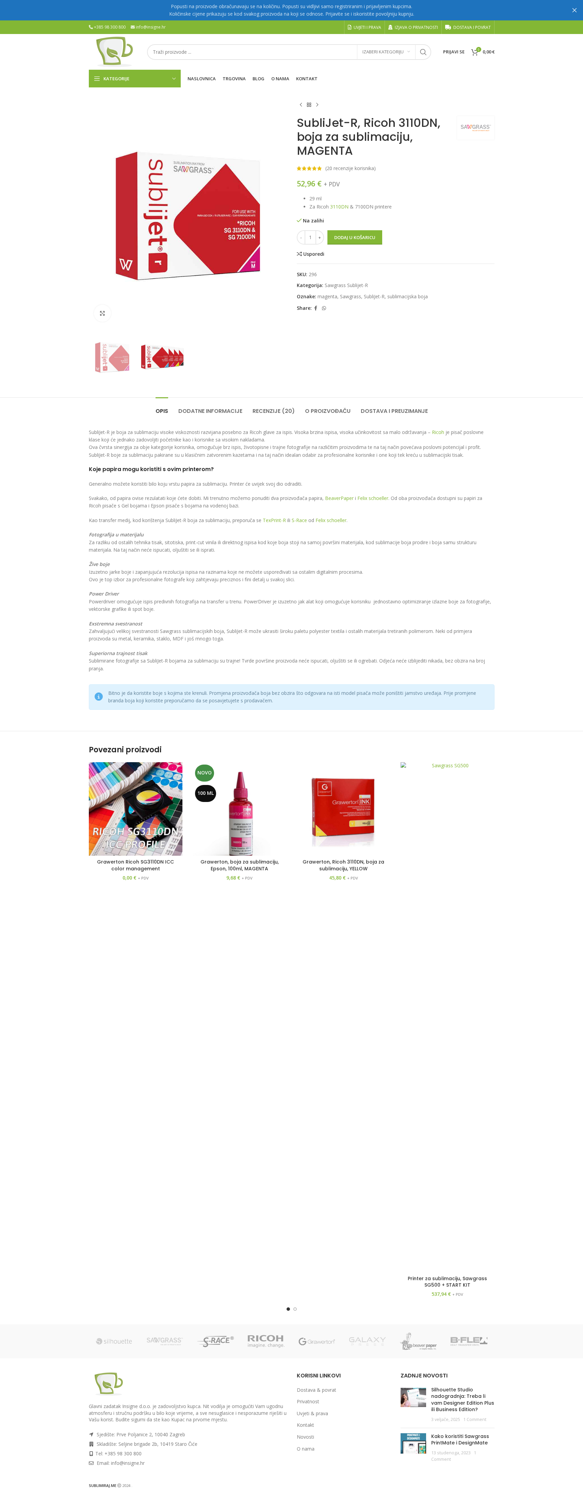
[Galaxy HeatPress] (367, 1341)
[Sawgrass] (165, 1341)
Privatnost (308, 1401)
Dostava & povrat (316, 1390)
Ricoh (438, 432)
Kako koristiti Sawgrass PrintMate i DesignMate (460, 1439)
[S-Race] (215, 1341)
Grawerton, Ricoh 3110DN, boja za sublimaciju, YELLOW (343, 865)
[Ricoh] (266, 1341)
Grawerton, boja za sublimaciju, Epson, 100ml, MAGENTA (239, 865)
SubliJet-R (374, 296)
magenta (327, 296)
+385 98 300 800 (110, 27)
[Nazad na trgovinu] (309, 105)
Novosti (305, 1437)
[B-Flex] (469, 1341)
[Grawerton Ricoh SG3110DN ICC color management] (136, 809)
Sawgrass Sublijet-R (346, 285)
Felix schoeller (372, 498)
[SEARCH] (423, 52)
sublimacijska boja (407, 296)
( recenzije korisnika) (350, 168)
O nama (305, 1448)
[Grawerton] (317, 1341)
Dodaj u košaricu (354, 237)
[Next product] (317, 105)
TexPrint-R (274, 520)
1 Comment (474, 1419)
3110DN (339, 206)
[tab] (162, 407)
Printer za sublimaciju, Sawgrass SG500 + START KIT (447, 1282)
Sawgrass (350, 296)
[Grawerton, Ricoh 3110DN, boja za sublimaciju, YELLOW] (344, 809)
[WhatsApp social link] (324, 308)
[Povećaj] (102, 313)
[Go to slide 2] (295, 1309)
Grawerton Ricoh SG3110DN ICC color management (135, 865)
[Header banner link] (291, 10)
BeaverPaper (339, 498)
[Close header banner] (574, 10)
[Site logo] (114, 51)
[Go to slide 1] (288, 1309)
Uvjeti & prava (312, 1413)
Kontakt (305, 1425)
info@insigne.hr (151, 27)
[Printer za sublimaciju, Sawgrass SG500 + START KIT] (448, 1017)
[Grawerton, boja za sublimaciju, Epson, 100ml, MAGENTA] (240, 809)
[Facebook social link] (316, 308)
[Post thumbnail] (413, 1405)
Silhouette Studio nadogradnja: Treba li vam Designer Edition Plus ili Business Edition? (462, 1399)
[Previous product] (301, 105)
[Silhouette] (114, 1341)
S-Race (299, 520)
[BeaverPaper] (418, 1341)
